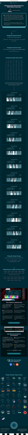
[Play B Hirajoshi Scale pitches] (6, 79)
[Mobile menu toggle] (27, 1)
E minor (23, 277)
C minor (4, 277)
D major (12, 271)
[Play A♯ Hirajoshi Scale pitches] (6, 77)
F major (5, 272)
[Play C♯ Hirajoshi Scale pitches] (6, 62)
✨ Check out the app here (14, 322)
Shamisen (21, 16)
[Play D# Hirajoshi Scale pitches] (20, 135)
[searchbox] (15, 3)
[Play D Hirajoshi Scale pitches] (6, 63)
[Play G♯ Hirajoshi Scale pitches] (6, 74)
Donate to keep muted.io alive (14, 0)
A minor (22, 278)
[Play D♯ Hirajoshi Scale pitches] (6, 65)
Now (3, 429)
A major (19, 273)
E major (19, 271)
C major (5, 271)
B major (10, 274)
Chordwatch (14, 335)
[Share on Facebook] (11, 364)
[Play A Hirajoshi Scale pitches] (6, 75)
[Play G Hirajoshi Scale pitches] (6, 72)
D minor (12, 277)
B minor (15, 280)
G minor (15, 278)
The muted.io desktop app (14, 302)
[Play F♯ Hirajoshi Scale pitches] (6, 70)
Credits (5, 429)
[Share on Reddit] (17, 364)
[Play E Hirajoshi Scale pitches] (6, 67)
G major (12, 273)
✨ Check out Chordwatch (14, 353)
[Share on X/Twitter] (14, 364)
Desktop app (7, 429)
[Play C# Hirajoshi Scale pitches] (20, 108)
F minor (8, 278)
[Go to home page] (11, 3)
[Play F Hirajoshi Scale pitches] (6, 69)
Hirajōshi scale (8, 14)
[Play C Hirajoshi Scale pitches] (6, 60)
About (1, 429)
